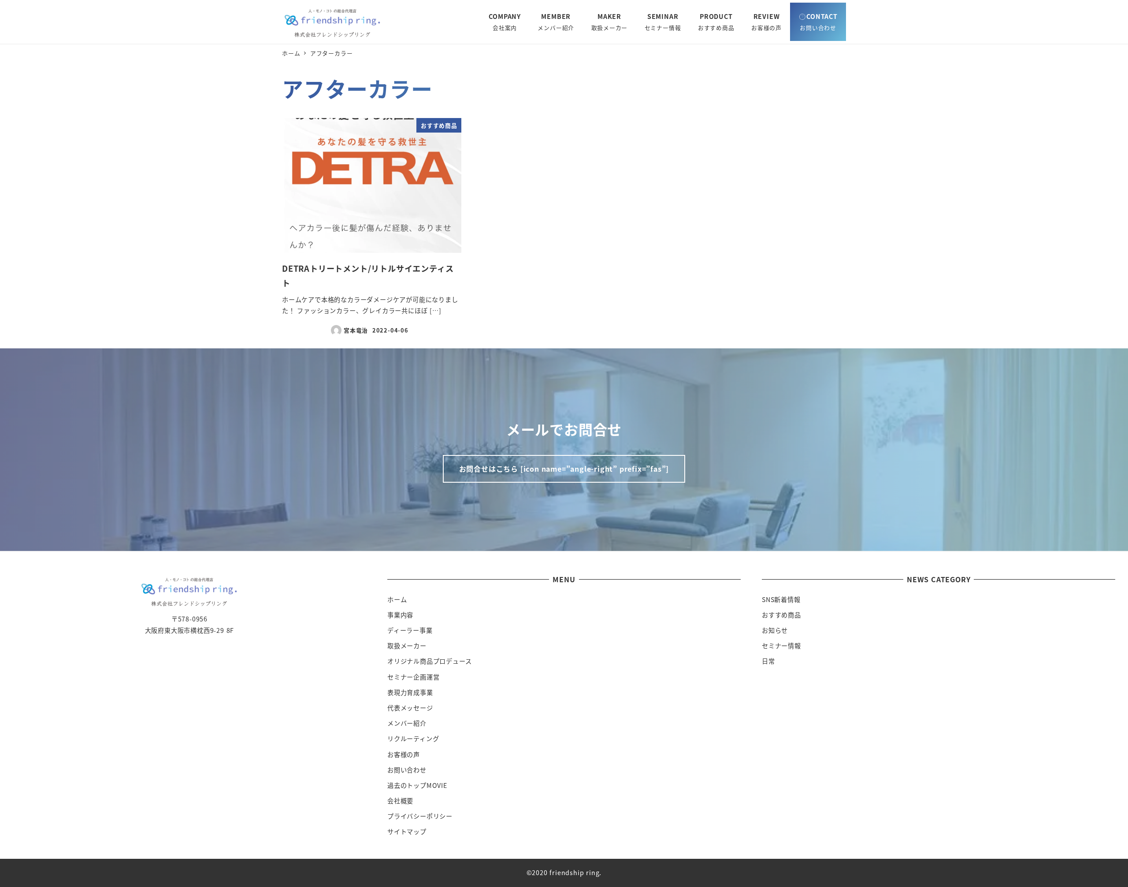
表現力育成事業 (410, 692)
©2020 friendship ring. (564, 872)
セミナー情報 (781, 645)
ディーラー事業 (410, 630)
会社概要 (400, 800)
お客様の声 (403, 754)
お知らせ (775, 630)
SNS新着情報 (781, 599)
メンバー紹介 (407, 723)
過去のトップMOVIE (417, 785)
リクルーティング (413, 738)
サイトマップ (407, 831)
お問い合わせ (407, 769)
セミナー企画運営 (413, 677)
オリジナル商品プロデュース (429, 661)
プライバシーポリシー (420, 816)
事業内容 (400, 614)
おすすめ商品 (781, 614)
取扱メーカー (407, 645)
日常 (768, 661)
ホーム (397, 599)
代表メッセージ (410, 707)
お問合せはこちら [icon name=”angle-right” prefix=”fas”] (564, 468)
